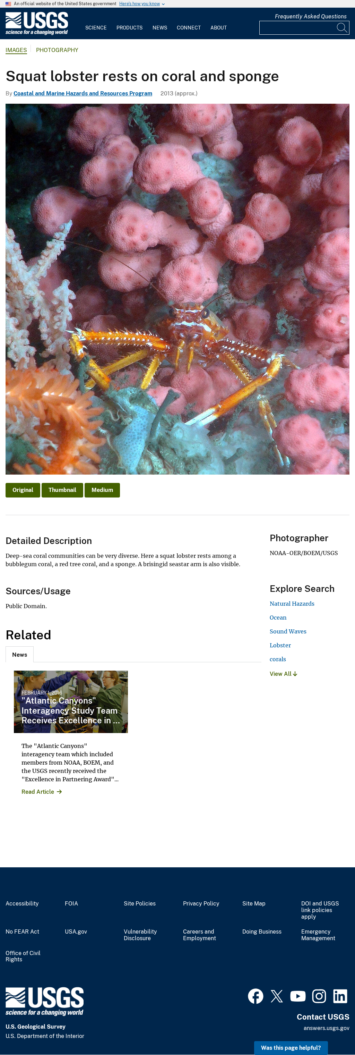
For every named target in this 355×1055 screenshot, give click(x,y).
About (218, 28)
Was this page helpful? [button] (291, 1048)
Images (16, 50)
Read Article (37, 792)
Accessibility (22, 904)
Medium (102, 490)
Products (129, 28)
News (160, 28)
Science (96, 28)
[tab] (20, 654)
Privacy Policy (201, 904)
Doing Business (262, 932)
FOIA (71, 904)
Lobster (280, 645)
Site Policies (140, 904)
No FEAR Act (22, 932)
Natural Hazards (292, 603)
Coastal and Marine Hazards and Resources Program (83, 93)
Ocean (278, 617)
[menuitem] (96, 23)
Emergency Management (318, 935)
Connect (189, 28)
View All (281, 674)
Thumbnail (62, 490)
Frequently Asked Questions (311, 16)
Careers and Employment (199, 935)
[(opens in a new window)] (255, 995)
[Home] (37, 33)
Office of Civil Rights (23, 956)
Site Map (254, 904)
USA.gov (76, 932)
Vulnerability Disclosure (140, 935)
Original (22, 490)
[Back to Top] (330, 1030)
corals (278, 659)
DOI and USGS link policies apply (320, 910)
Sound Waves (288, 631)
